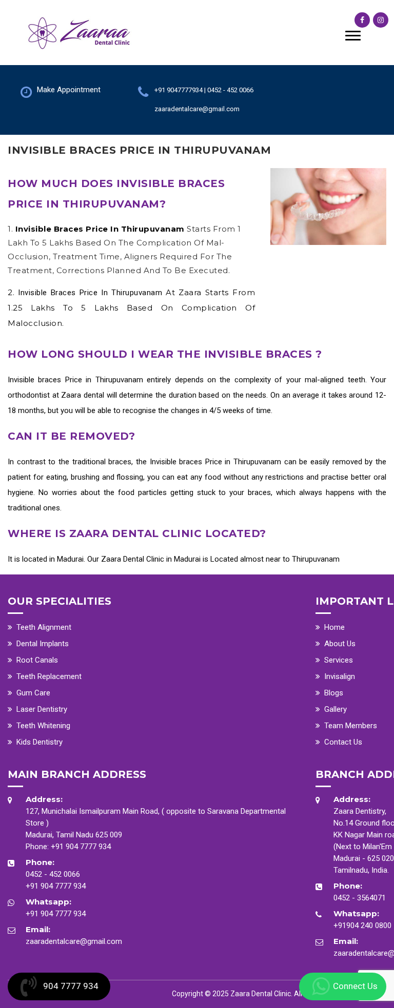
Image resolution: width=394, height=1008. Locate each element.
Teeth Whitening (43, 725)
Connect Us (355, 986)
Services (338, 660)
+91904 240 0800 (362, 925)
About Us (340, 643)
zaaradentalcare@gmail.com (74, 941)
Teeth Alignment (43, 627)
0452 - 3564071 (359, 897)
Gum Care (33, 692)
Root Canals (37, 660)
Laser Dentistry (41, 709)
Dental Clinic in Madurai (162, 559)
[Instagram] (381, 20)
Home (334, 627)
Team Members (350, 725)
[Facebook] (362, 20)
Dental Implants (42, 643)
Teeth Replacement (49, 676)
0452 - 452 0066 (53, 874)
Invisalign (339, 676)
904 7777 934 (70, 986)
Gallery (335, 709)
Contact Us (343, 742)
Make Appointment (69, 89)
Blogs (333, 692)
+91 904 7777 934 (81, 846)
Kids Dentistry (39, 742)
